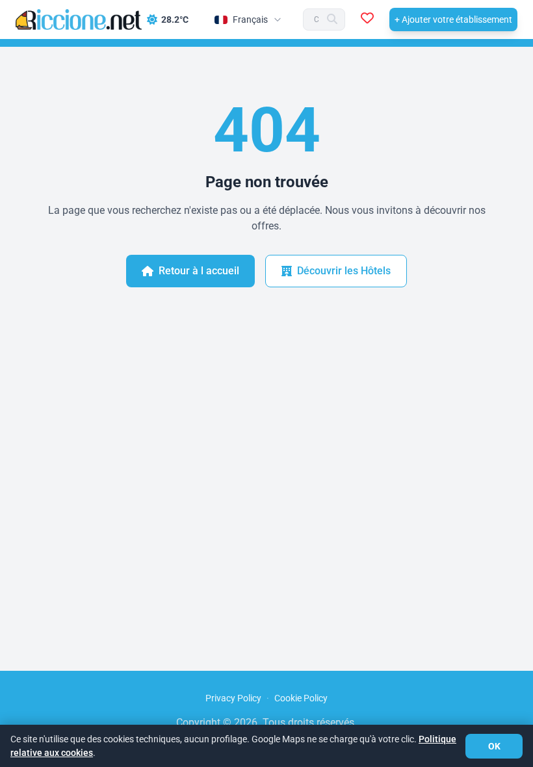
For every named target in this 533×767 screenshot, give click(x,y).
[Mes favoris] (367, 19)
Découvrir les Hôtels (344, 271)
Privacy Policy (233, 698)
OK (494, 746)
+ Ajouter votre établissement (453, 19)
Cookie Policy (301, 698)
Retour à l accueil (199, 271)
